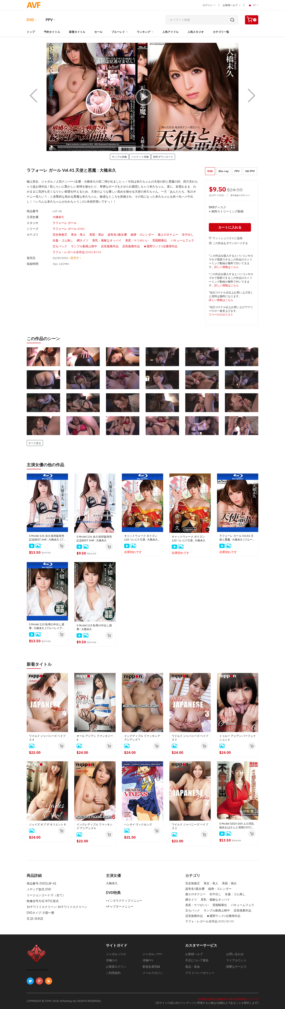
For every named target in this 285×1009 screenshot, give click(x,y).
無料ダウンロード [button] (163, 156)
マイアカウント (236, 960)
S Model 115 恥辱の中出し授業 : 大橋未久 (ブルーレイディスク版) (47, 626)
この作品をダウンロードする (230, 243)
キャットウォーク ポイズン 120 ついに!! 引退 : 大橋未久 (189, 538)
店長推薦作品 (110, 246)
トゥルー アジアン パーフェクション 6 (237, 737)
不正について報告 (197, 960)
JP (254, 5)
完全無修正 (60, 234)
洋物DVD (111, 960)
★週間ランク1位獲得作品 (160, 246)
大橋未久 (58, 217)
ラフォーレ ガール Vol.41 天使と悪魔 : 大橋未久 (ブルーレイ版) (237, 538)
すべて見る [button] (35, 443)
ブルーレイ (118, 32)
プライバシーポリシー (199, 973)
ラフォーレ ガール (65, 223)
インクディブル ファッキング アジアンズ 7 (142, 737)
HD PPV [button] (250, 171)
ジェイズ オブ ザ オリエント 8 (47, 824)
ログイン (208, 5)
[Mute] (226, 146)
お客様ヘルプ (230, 5)
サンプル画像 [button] (119, 156)
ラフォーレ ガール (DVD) (69, 229)
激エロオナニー (168, 234)
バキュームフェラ (182, 240)
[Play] (142, 97)
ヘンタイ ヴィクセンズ (138, 824)
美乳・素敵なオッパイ (106, 240)
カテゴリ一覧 (221, 32)
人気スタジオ (196, 32)
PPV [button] (237, 171)
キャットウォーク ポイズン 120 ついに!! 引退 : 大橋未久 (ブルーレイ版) (141, 538)
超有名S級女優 (117, 234)
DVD (30, 19)
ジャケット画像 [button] (140, 156)
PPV (49, 19)
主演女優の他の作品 (45, 464)
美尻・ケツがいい (137, 240)
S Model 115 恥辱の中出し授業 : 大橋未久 (94, 627)
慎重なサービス (236, 966)
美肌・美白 (96, 234)
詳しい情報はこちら (226, 267)
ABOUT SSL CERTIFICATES (37, 970)
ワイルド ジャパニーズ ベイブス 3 (190, 737)
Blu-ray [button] (224, 171)
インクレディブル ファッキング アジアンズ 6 (94, 826)
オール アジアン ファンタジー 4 (95, 737)
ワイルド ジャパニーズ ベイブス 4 (47, 737)
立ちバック (60, 246)
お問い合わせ (235, 954)
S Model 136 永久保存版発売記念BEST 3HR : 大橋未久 (94, 538)
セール (98, 32)
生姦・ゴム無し (63, 240)
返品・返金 (192, 966)
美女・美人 (78, 234)
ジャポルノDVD (116, 954)
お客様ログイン (116, 966)
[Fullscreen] (233, 146)
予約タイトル (52, 32)
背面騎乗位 (159, 240)
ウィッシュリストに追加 (227, 238)
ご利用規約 (113, 973)
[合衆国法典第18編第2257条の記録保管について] (228, 999)
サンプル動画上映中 (84, 246)
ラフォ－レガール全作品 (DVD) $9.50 (77, 252)
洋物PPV (147, 960)
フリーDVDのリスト (221, 314)
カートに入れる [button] (230, 227)
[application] (142, 97)
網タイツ (82, 240)
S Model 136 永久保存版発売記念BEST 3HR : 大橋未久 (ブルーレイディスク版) (46, 538)
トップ (31, 32)
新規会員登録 (151, 966)
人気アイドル (170, 32)
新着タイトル (77, 32)
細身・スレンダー (142, 234)
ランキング (143, 32)
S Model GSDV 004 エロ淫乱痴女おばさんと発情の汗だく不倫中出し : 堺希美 (237, 825)
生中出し (188, 234)
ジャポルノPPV (152, 954)
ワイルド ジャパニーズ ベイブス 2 (190, 826)
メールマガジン (152, 973)
